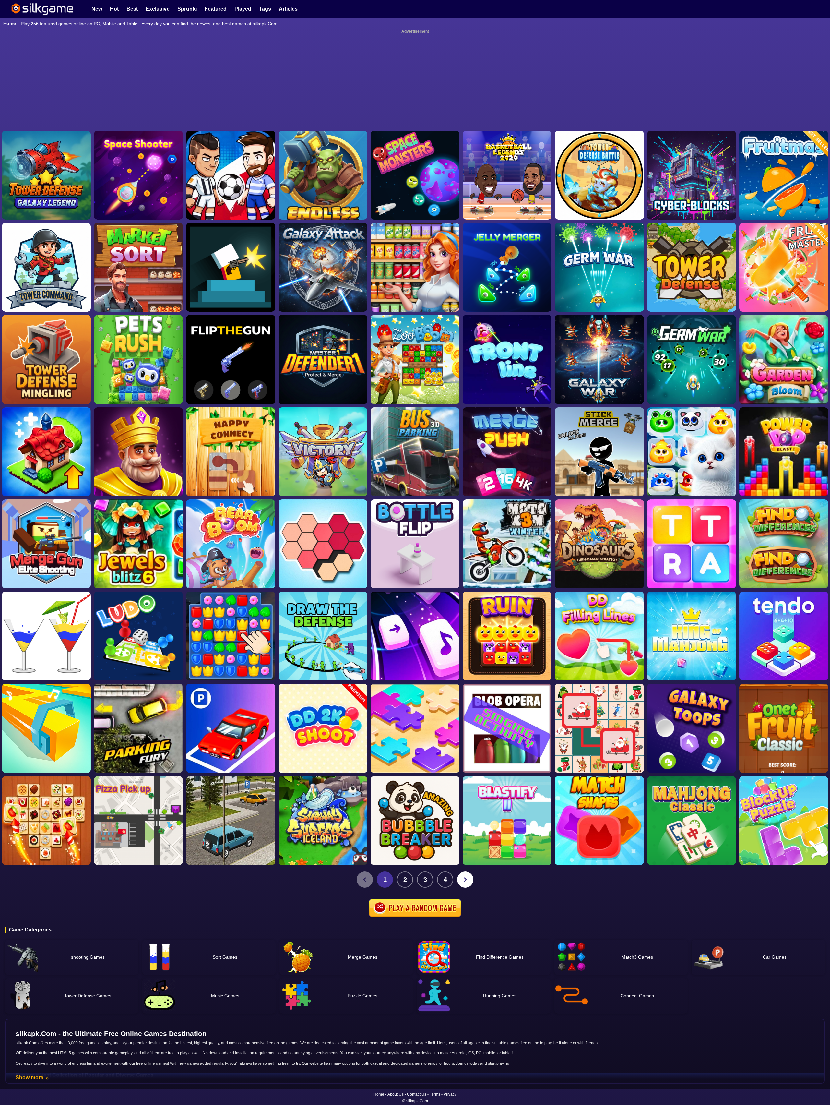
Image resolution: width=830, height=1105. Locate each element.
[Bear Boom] (230, 543)
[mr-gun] (230, 267)
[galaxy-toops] (691, 728)
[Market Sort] (138, 267)
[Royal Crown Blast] (138, 451)
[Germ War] (691, 359)
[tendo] (783, 636)
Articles (288, 9)
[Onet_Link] (46, 820)
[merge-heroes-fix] (323, 451)
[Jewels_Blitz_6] (138, 543)
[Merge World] (46, 451)
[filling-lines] (599, 636)
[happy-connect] (230, 451)
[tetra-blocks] (691, 543)
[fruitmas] (783, 175)
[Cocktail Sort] (46, 636)
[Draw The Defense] (323, 636)
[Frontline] (507, 359)
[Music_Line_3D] (46, 728)
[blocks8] (783, 820)
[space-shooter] (138, 175)
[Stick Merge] (599, 451)
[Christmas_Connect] (599, 728)
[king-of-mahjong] (691, 636)
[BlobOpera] (507, 728)
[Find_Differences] (783, 543)
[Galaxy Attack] (323, 267)
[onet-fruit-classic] (783, 728)
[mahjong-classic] (691, 820)
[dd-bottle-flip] (415, 543)
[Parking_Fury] (138, 728)
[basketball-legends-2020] (507, 175)
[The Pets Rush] (138, 359)
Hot (114, 9)
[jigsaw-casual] (415, 728)
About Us (395, 1094)
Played (242, 9)
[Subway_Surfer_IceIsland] (323, 820)
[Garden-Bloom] (783, 359)
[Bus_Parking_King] (415, 451)
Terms (435, 1094)
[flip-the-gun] (230, 359)
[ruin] (507, 636)
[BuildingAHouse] (230, 636)
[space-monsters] (415, 175)
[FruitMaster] (783, 267)
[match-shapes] (599, 820)
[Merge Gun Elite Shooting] (46, 543)
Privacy (450, 1094)
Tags (265, 9)
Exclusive (158, 9)
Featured (216, 9)
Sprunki (187, 9)
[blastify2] (507, 820)
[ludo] (138, 636)
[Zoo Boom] (415, 359)
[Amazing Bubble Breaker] (415, 820)
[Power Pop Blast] (783, 451)
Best (132, 9)
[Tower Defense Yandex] (691, 267)
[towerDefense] (46, 267)
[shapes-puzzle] (323, 543)
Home (9, 23)
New (96, 9)
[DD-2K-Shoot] (323, 728)
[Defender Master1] (323, 359)
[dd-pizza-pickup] (138, 820)
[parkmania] (230, 728)
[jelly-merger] (507, 267)
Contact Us (416, 1094)
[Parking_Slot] (230, 820)
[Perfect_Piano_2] (415, 636)
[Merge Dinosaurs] (599, 543)
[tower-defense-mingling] (46, 359)
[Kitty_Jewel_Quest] (691, 451)
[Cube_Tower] (691, 175)
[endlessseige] (323, 175)
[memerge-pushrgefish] (507, 451)
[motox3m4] (507, 543)
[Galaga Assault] (599, 267)
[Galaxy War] (599, 359)
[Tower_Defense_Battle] (599, 175)
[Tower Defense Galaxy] (46, 175)
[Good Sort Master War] (415, 267)
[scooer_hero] (230, 175)
